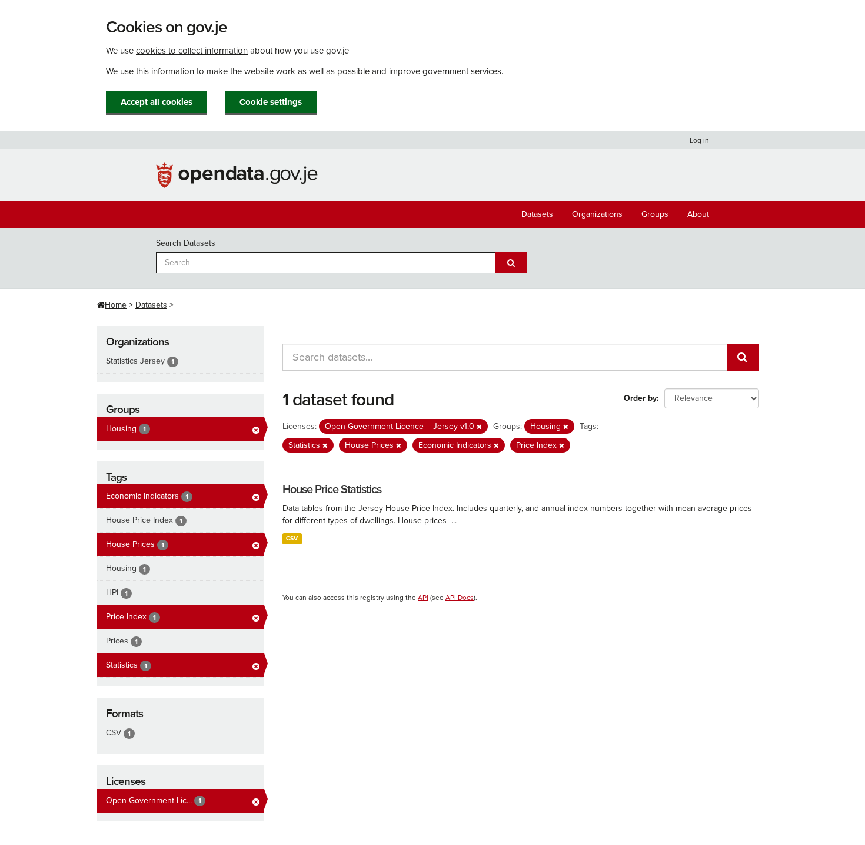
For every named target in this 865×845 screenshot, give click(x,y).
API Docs (459, 597)
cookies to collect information (192, 50)
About (698, 214)
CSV (292, 538)
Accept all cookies (156, 102)
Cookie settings (270, 102)
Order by (640, 398)
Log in (699, 140)
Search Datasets (185, 243)
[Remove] (479, 427)
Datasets (537, 214)
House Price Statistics (331, 490)
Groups (654, 214)
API (423, 597)
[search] (743, 357)
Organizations (597, 214)
